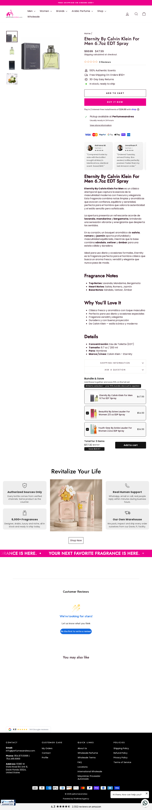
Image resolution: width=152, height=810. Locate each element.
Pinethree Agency (81, 798)
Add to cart (131, 445)
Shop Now (76, 540)
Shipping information (115, 363)
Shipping (88, 54)
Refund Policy (121, 752)
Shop (100, 11)
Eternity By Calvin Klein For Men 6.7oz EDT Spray (116, 397)
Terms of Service (122, 762)
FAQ (80, 762)
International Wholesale (90, 771)
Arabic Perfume (81, 11)
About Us (82, 748)
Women (45, 11)
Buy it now (115, 102)
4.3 (53, 806)
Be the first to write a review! (76, 631)
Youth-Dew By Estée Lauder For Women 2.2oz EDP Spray (115, 429)
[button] (8, 803)
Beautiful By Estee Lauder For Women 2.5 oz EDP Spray (114, 413)
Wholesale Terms (87, 757)
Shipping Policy (121, 748)
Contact (46, 752)
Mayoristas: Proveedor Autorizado (89, 778)
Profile (45, 757)
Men (30, 11)
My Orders (47, 748)
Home (87, 33)
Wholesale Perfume (88, 752)
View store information (101, 125)
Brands (60, 11)
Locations (83, 766)
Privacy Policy (121, 757)
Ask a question (115, 369)
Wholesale (33, 16)
